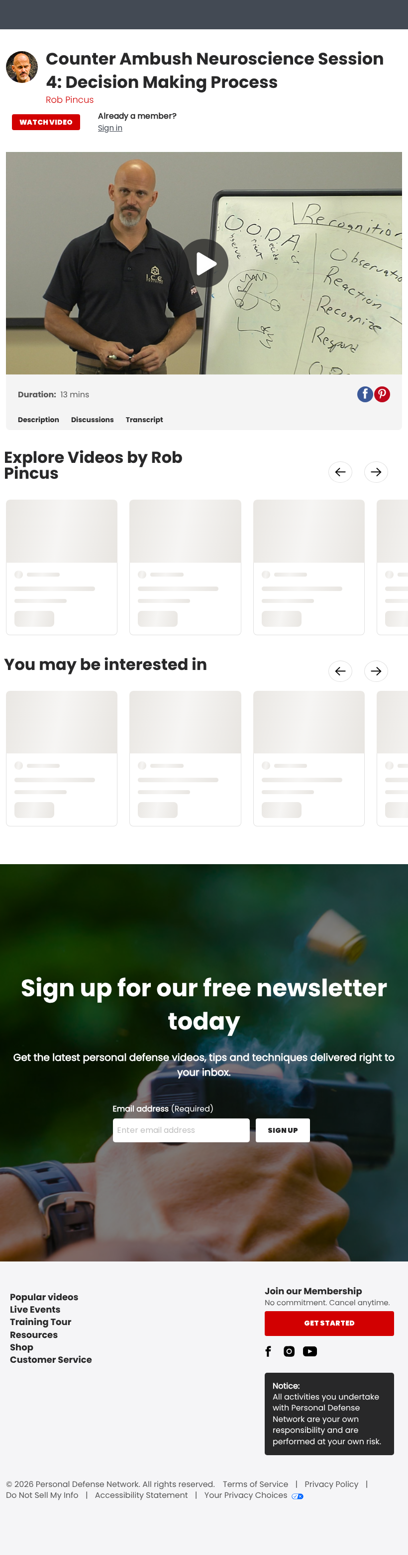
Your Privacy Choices (246, 1495)
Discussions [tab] (92, 420)
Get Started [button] (329, 1323)
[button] (137, 122)
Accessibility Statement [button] (141, 1495)
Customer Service (51, 1360)
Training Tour (40, 1322)
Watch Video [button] (46, 122)
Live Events (35, 1310)
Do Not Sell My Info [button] (42, 1495)
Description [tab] (38, 420)
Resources (34, 1335)
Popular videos (44, 1297)
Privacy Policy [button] (332, 1484)
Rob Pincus (70, 100)
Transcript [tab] (144, 420)
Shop (21, 1347)
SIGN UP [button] (283, 1130)
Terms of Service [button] (255, 1484)
